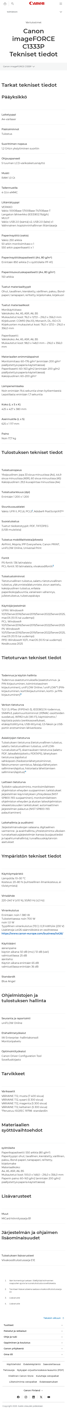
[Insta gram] (26, 1397)
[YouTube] (49, 1397)
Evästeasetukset (49, 1381)
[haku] (12, 3)
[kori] (4, 3)
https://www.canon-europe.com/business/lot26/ (32, 933)
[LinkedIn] (33, 1397)
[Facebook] (18, 1397)
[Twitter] (41, 1397)
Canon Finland (32, 1390)
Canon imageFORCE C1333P (17, 66)
